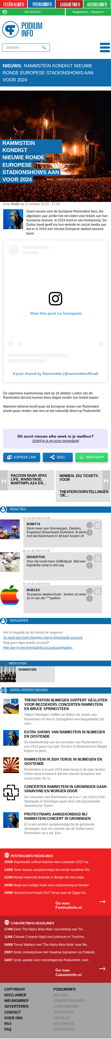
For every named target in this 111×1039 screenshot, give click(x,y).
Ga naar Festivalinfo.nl (69, 905)
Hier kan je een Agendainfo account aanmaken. (38, 648)
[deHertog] (10, 562)
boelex (33, 590)
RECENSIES (63, 1024)
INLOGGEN (32, 12)
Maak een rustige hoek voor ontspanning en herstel (46, 885)
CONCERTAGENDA (69, 1001)
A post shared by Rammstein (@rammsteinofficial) (55, 373)
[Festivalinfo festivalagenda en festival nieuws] (13, 4)
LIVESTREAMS (65, 1006)
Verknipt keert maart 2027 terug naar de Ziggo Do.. (45, 893)
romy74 (33, 524)
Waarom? (97, 12)
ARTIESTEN (63, 1012)
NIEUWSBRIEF (16, 1001)
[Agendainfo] (97, 4)
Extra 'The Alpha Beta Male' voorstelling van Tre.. (44, 929)
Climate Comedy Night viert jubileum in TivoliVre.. (45, 937)
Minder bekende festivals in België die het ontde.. (44, 877)
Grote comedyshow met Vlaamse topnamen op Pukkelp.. (50, 952)
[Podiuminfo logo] (23, 29)
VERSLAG (61, 1018)
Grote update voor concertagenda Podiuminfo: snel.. (47, 960)
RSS (8, 1024)
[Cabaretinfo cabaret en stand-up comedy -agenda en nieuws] (69, 4)
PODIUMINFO (64, 989)
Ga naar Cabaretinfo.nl (69, 972)
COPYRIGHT (14, 989)
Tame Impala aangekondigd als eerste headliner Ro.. (47, 870)
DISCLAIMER (15, 995)
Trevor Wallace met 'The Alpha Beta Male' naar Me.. (46, 945)
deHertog (36, 557)
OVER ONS (13, 1018)
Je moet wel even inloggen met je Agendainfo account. (43, 638)
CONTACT (12, 1012)
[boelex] (10, 595)
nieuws (12, 65)
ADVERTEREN (16, 1006)
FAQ (7, 1029)
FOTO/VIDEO (64, 1029)
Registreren (80, 12)
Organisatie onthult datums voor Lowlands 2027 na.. (47, 862)
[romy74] (10, 529)
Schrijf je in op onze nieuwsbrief (55, 441)
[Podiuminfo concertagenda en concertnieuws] (41, 4)
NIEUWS (60, 995)
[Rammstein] (28, 681)
